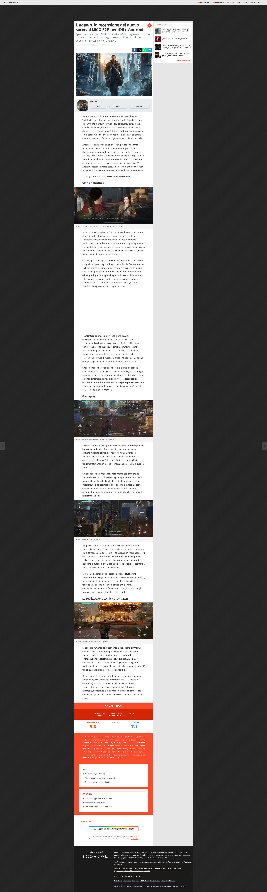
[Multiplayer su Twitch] (99, 856)
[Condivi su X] (139, 50)
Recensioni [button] (220, 2)
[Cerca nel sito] (259, 2)
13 (138, 722)
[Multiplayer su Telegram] (95, 856)
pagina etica (134, 839)
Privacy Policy (133, 869)
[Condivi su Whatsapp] (144, 50)
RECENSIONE (79, 45)
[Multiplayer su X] (87, 856)
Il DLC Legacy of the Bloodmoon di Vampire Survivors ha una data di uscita (175, 39)
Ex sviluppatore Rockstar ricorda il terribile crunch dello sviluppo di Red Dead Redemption (175, 55)
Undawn (93, 101)
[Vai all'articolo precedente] (264, 446)
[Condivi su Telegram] (149, 50)
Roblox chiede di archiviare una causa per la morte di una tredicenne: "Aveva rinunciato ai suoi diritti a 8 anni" (176, 47)
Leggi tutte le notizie (183, 61)
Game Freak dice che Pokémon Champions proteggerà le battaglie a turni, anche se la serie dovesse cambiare (175, 31)
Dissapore (135, 881)
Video (239, 2)
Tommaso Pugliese (90, 45)
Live (245, 2)
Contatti (168, 869)
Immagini (139, 106)
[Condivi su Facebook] (134, 50)
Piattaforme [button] (205, 2)
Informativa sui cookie (121, 869)
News (99, 106)
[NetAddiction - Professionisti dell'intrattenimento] (132, 876)
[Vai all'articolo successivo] (2, 446)
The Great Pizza (155, 881)
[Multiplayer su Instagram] (91, 856)
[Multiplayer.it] (10, 3)
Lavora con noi (176, 869)
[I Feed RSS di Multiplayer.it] (106, 856)
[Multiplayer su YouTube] (102, 856)
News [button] (231, 2)
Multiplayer (118, 881)
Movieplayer (127, 881)
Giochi (252, 2)
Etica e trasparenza (159, 869)
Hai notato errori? (87, 822)
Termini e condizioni (145, 869)
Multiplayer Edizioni (168, 881)
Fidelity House (144, 881)
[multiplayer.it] (95, 852)
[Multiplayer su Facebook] (83, 856)
